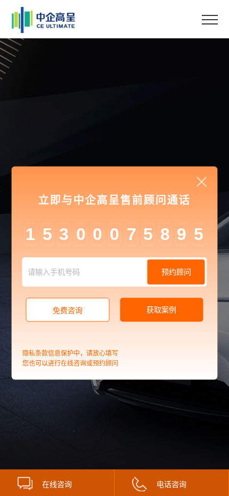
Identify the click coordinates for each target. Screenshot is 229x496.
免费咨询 (68, 310)
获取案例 (161, 309)
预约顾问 (176, 271)
